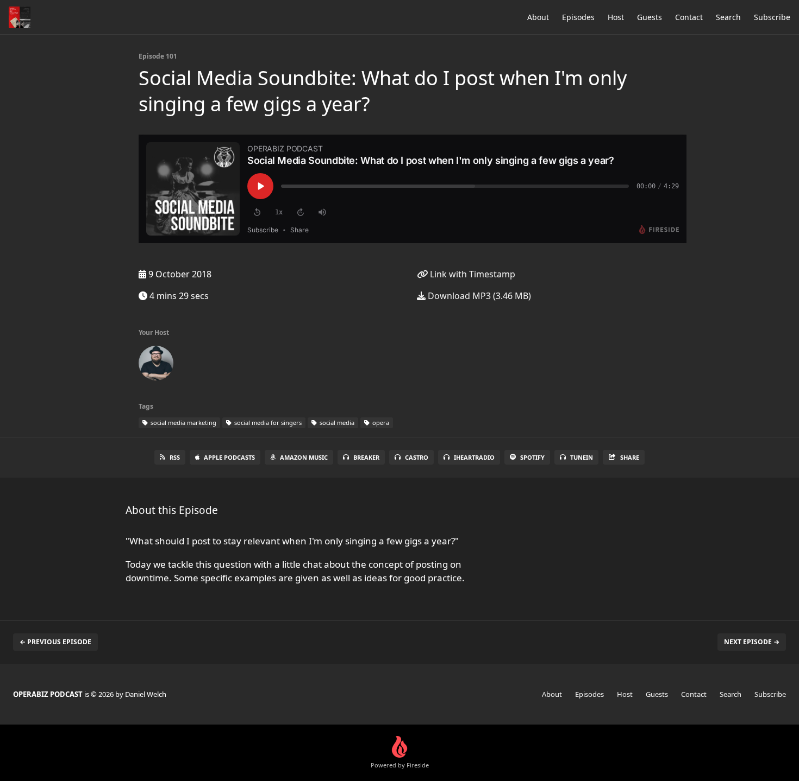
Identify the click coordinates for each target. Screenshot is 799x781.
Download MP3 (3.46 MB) (478, 296)
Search (728, 17)
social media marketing (182, 422)
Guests (649, 17)
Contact (689, 17)
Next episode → (751, 641)
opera (380, 422)
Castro (416, 457)
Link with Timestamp (471, 274)
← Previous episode (55, 641)
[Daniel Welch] (156, 365)
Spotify (532, 457)
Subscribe (772, 17)
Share (629, 457)
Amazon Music (304, 457)
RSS (175, 457)
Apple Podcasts (229, 457)
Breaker (366, 457)
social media (336, 422)
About (538, 17)
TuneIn (581, 457)
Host (616, 17)
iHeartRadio (474, 457)
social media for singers (267, 422)
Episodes (578, 17)
